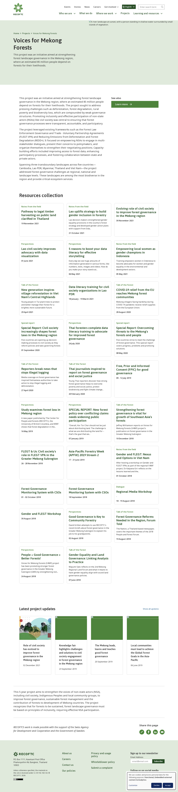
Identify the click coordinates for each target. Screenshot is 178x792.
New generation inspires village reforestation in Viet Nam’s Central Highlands (39, 293)
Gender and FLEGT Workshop (41, 513)
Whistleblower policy (103, 762)
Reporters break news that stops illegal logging (39, 370)
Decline (156, 785)
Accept (168, 785)
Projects (125, 13)
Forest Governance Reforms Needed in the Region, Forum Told (135, 520)
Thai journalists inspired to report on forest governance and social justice (88, 372)
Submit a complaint (101, 767)
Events (67, 7)
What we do (85, 13)
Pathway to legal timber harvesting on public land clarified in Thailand (38, 215)
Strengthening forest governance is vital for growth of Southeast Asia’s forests (134, 415)
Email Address (136, 757)
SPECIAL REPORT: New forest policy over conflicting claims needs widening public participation (88, 415)
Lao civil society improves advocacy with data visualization (38, 252)
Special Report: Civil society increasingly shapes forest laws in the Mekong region (39, 331)
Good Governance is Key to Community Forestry (87, 518)
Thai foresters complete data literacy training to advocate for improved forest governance (88, 333)
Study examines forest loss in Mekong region (40, 411)
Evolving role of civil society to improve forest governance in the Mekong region (136, 212)
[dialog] (151, 781)
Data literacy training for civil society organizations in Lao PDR (89, 290)
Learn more (121, 104)
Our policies (68, 770)
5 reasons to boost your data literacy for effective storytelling (88, 252)
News (87, 7)
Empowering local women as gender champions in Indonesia (135, 252)
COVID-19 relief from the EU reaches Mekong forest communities (135, 293)
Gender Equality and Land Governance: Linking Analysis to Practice (88, 558)
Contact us (68, 764)
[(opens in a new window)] (18, 779)
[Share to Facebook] (148, 732)
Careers (97, 7)
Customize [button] (133, 785)
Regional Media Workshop (134, 491)
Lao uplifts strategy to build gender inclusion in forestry (87, 213)
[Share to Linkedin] (155, 732)
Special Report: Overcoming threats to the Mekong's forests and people (135, 331)
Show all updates (151, 609)
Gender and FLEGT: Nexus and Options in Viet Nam (133, 456)
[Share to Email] (162, 732)
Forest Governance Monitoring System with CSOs (41, 490)
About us (67, 753)
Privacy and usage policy (101, 755)
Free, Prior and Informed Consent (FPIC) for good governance (133, 369)
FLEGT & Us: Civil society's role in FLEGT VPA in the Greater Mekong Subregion (39, 455)
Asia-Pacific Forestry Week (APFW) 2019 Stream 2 (86, 453)
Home (16, 33)
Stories (77, 7)
